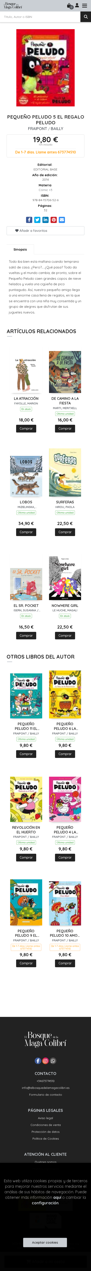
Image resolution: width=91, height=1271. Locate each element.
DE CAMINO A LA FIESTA (65, 400)
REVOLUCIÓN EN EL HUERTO (26, 829)
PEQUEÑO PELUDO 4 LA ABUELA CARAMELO (65, 830)
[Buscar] (85, 16)
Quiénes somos (45, 1162)
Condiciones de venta (45, 1125)
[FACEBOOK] (38, 1061)
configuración (45, 1202)
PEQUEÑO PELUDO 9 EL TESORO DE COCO (26, 933)
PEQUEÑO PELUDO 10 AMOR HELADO (65, 933)
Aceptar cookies (45, 1242)
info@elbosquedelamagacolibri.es (45, 1088)
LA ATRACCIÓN (26, 398)
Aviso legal (45, 1118)
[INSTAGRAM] (45, 1061)
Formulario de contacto (45, 1094)
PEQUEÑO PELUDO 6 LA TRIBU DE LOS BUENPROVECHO (65, 726)
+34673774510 (46, 1081)
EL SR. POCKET (26, 605)
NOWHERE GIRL (65, 605)
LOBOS (26, 502)
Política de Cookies (45, 1138)
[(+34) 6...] (53, 1061)
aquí (57, 1197)
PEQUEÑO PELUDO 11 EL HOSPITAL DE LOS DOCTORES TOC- (26, 726)
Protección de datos (45, 1131)
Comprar (26, 429)
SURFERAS (65, 502)
